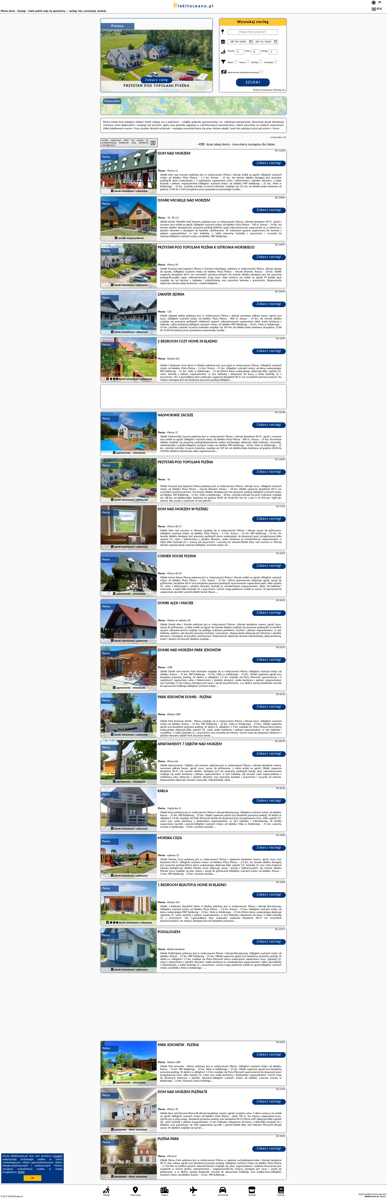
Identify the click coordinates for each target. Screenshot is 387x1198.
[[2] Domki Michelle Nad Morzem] (129, 219)
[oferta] (112, 191)
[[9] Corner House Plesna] (129, 574)
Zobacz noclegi (269, 163)
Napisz (383, 1196)
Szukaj (253, 82)
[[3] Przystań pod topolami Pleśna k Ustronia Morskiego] (129, 266)
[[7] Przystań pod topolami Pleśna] (129, 480)
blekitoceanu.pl (193, 6)
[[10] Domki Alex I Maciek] (129, 621)
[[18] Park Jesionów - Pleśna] (129, 1063)
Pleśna (106, 157)
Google (58, 1156)
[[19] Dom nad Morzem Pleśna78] (129, 1110)
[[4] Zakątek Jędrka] (129, 313)
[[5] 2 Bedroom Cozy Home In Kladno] (129, 360)
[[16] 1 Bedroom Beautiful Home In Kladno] (129, 903)
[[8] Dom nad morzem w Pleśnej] (129, 527)
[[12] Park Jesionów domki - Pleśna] (129, 715)
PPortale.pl (18, 1196)
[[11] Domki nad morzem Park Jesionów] (129, 668)
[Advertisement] (193, 1007)
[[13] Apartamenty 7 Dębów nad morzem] (129, 762)
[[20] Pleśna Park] (129, 1157)
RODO (21, 1172)
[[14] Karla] (129, 809)
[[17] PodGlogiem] (129, 950)
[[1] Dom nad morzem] (129, 172)
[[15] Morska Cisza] (129, 856)
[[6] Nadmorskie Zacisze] (129, 433)
